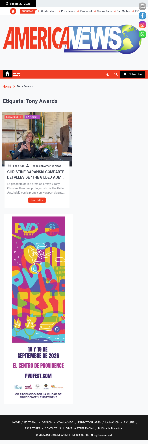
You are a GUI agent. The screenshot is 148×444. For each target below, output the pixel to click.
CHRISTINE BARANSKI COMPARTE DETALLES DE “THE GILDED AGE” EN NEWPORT (35, 175)
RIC (137, 11)
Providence (68, 11)
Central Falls (104, 11)
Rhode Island (48, 11)
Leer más (37, 200)
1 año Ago (19, 165)
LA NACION (32, 117)
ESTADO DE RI (13, 117)
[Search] (116, 74)
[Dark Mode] (108, 74)
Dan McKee (123, 11)
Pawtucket (86, 11)
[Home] (7, 73)
